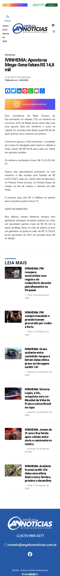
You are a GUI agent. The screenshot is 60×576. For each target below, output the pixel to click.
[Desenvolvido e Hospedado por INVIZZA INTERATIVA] (30, 574)
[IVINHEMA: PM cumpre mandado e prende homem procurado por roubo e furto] (13, 316)
